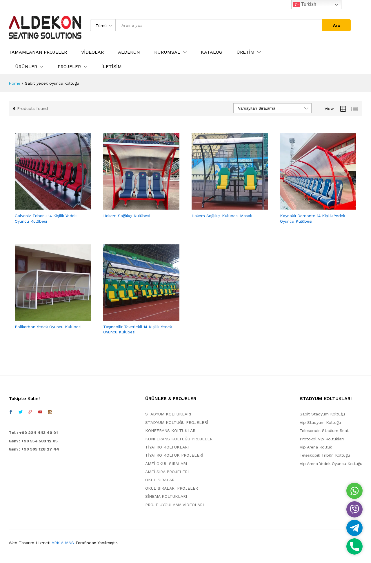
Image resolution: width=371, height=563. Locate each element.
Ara (336, 25)
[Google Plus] (30, 412)
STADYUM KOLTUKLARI (168, 414)
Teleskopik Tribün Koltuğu (325, 455)
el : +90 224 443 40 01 (35, 432)
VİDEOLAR (92, 52)
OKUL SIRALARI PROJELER (171, 488)
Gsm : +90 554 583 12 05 (33, 441)
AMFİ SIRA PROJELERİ (167, 471)
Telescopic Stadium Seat (324, 430)
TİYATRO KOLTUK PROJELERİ (174, 455)
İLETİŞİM (111, 66)
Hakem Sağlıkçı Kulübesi (126, 215)
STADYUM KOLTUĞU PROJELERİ (176, 422)
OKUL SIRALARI (160, 479)
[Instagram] (50, 412)
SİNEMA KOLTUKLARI (166, 496)
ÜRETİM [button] (245, 52)
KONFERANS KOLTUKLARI (171, 430)
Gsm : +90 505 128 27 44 (34, 449)
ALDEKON (129, 52)
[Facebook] (11, 412)
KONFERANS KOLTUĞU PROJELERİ (179, 439)
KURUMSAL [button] (167, 52)
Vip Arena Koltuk (316, 447)
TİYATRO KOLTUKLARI (167, 447)
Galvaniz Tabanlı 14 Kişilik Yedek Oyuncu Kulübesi (46, 218)
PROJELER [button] (69, 66)
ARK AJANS (63, 542)
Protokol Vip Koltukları (322, 439)
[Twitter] (21, 412)
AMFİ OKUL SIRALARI (166, 463)
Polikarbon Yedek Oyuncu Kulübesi (48, 326)
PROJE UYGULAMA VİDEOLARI (174, 504)
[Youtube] (40, 412)
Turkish (308, 4)
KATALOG (211, 52)
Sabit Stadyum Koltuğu (322, 414)
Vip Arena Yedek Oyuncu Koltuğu (331, 463)
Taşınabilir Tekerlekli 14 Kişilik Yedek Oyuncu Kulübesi (137, 329)
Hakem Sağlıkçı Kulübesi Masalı (222, 215)
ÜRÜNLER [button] (26, 66)
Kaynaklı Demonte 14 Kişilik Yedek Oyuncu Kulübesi (312, 218)
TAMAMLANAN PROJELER (38, 52)
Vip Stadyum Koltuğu (320, 422)
